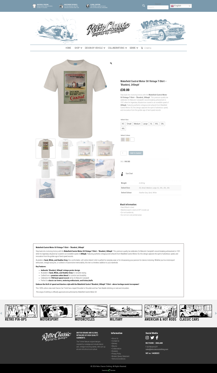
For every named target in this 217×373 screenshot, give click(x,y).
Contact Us (115, 341)
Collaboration (116, 349)
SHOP (77, 48)
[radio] (123, 124)
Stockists (115, 351)
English (177, 6)
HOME (68, 48)
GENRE (132, 48)
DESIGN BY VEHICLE (94, 48)
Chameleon (112, 370)
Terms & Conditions (118, 359)
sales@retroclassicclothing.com (157, 349)
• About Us (114, 338)
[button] (81, 48)
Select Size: (125, 120)
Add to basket (135, 153)
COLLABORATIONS (116, 48)
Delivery (114, 343)
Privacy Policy (116, 354)
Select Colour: (125, 135)
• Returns (114, 346)
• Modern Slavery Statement (120, 356)
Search (158, 4)
